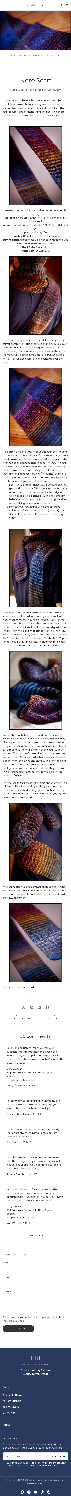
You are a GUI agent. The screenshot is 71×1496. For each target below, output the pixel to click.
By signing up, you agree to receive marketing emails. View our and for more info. (36, 1478)
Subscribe (57, 1471)
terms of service (38, 1480)
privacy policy (17, 1480)
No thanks (35, 1487)
